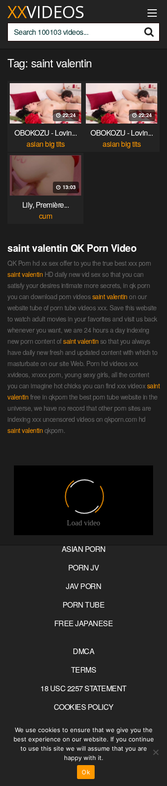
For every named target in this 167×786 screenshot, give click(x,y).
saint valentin (25, 274)
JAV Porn (83, 586)
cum (45, 215)
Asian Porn (84, 549)
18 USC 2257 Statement (83, 688)
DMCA (83, 651)
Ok (86, 772)
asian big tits (45, 143)
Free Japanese (83, 623)
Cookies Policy (84, 706)
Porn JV (83, 567)
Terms (83, 669)
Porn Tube (84, 604)
